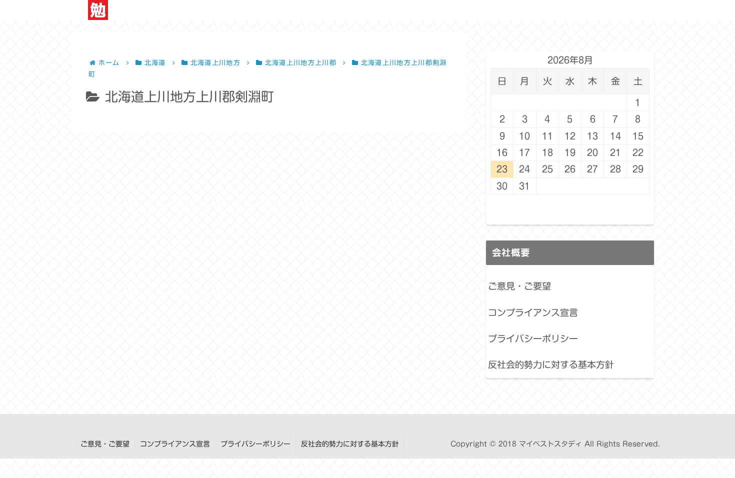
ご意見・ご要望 (519, 286)
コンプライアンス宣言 (533, 312)
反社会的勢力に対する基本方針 (551, 364)
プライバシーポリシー (533, 338)
